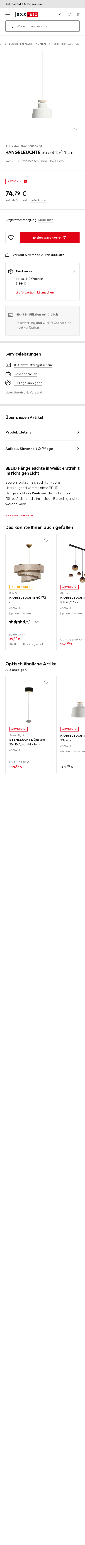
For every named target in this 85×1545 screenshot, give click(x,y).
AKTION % (14, 181)
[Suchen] (11, 26)
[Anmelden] (59, 14)
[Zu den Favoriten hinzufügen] (10, 237)
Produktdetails (18, 432)
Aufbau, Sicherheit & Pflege (29, 448)
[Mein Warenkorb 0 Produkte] (77, 14)
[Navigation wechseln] (7, 14)
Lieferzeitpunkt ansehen (35, 292)
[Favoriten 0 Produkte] (68, 14)
